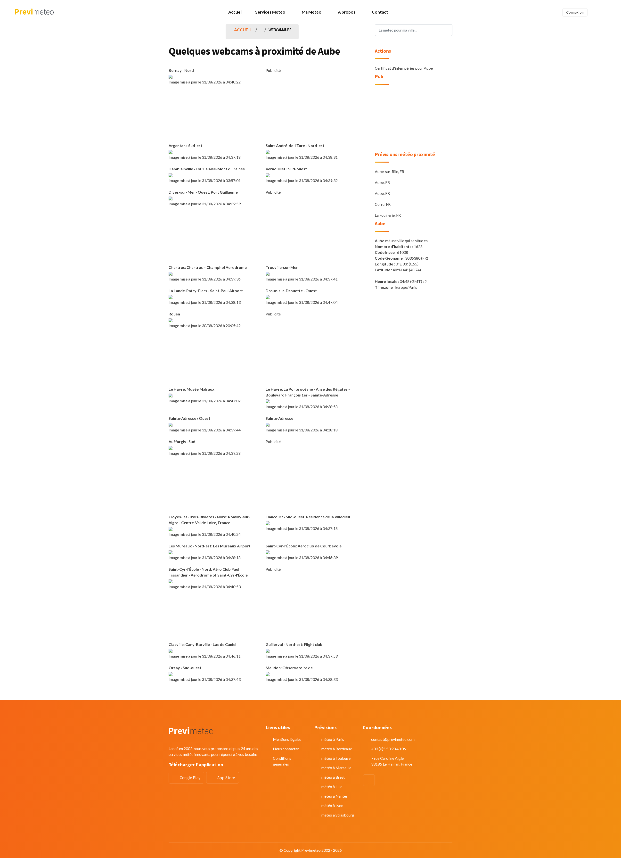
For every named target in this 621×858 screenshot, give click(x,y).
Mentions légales (287, 739)
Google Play (190, 777)
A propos (346, 12)
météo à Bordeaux (336, 748)
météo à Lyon (332, 805)
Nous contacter (286, 748)
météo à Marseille (336, 767)
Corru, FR (383, 204)
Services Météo (270, 12)
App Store (226, 777)
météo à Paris (332, 739)
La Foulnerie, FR (388, 215)
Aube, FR (382, 182)
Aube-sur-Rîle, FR (389, 171)
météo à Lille (331, 786)
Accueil (235, 12)
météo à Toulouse (336, 758)
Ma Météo (311, 12)
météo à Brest (333, 777)
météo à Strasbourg (337, 815)
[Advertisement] (310, 107)
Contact (380, 12)
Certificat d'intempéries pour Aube (404, 68)
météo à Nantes (334, 796)
